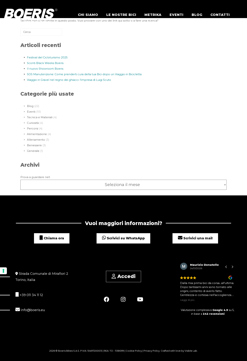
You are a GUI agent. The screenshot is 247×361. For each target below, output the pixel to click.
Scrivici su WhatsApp (125, 238)
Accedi (125, 276)
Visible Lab (191, 350)
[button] (232, 267)
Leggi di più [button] (187, 299)
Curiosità (33, 123)
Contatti (220, 15)
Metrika (152, 15)
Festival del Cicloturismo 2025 (47, 57)
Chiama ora (53, 238)
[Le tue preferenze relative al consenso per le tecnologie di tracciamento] (3, 270)
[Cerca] (54, 33)
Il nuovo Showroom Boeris (45, 68)
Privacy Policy (152, 350)
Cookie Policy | (135, 350)
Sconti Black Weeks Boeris (45, 63)
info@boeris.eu (32, 310)
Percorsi (32, 128)
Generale (33, 151)
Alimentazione (37, 134)
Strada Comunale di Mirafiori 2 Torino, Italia (41, 277)
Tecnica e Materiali (39, 117)
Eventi (177, 15)
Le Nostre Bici (121, 15)
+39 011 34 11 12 (31, 295)
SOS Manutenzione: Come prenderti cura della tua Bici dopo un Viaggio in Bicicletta (84, 74)
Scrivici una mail (197, 238)
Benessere (34, 145)
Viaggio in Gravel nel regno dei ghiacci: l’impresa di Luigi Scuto (69, 80)
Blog (197, 15)
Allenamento (36, 139)
